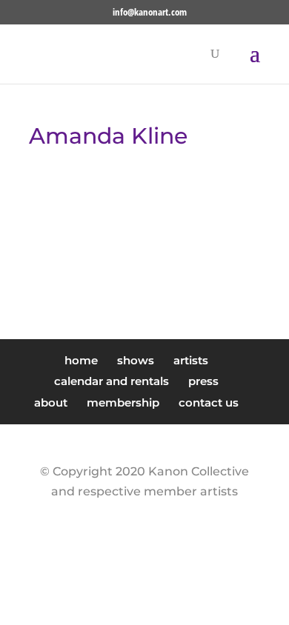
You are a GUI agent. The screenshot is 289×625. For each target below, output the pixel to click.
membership (123, 402)
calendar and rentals (111, 381)
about (50, 402)
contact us (209, 402)
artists (190, 360)
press (203, 381)
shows (135, 360)
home (81, 360)
